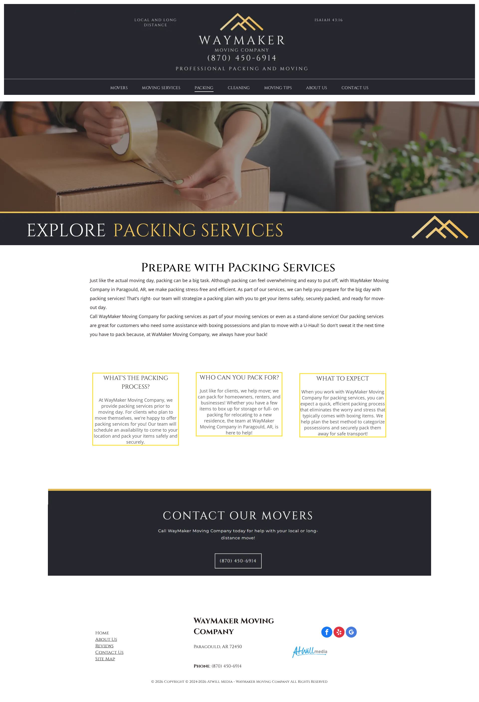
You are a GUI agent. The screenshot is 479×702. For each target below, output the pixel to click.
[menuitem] (119, 88)
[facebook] (326, 633)
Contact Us (109, 652)
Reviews (104, 646)
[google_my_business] (351, 633)
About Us (106, 639)
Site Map (105, 659)
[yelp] (339, 633)
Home (102, 633)
